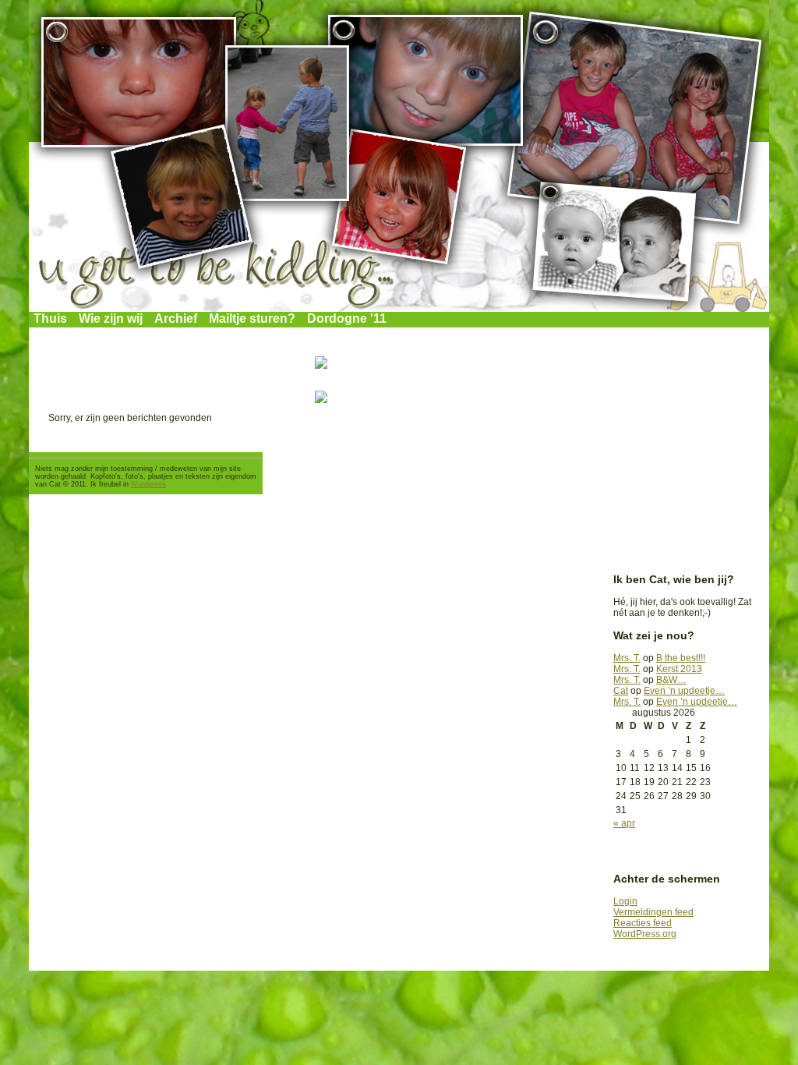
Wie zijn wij (111, 318)
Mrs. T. (627, 658)
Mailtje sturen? (252, 318)
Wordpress (148, 484)
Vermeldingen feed (653, 912)
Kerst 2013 (679, 668)
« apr (624, 823)
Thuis (50, 318)
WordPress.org (644, 934)
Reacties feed (642, 923)
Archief (175, 318)
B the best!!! (680, 658)
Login (625, 901)
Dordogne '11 (347, 318)
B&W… (671, 679)
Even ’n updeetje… (684, 690)
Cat (620, 690)
